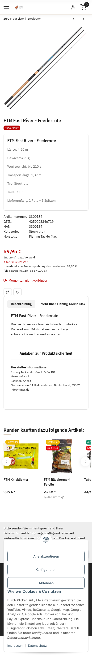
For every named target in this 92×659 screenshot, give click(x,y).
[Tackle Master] (18, 7)
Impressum (15, 645)
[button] (73, 7)
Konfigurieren (46, 569)
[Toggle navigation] (6, 7)
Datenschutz (37, 645)
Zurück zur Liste (14, 18)
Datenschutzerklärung (20, 533)
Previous (6, 461)
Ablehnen (46, 583)
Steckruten (37, 231)
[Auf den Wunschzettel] (17, 292)
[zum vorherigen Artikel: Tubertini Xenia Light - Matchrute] (74, 19)
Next (85, 461)
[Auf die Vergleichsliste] (8, 292)
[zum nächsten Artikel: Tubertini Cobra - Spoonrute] (83, 19)
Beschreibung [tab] (21, 304)
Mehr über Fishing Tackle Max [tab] (63, 304)
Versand (30, 257)
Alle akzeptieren (46, 556)
